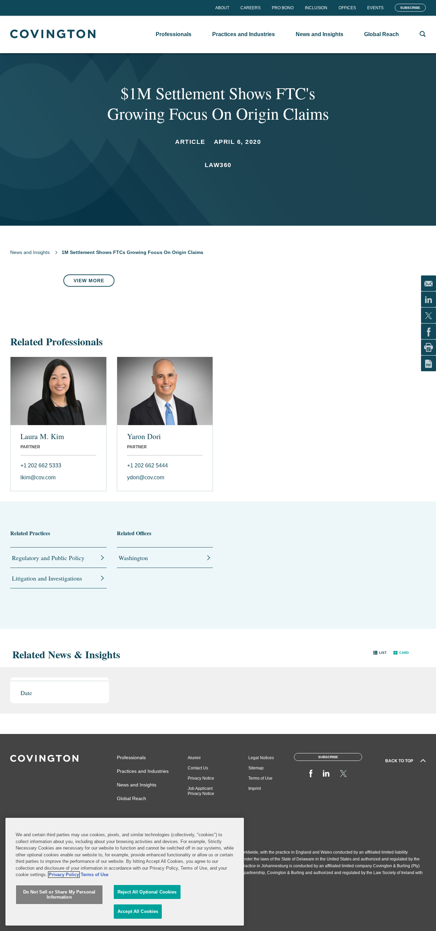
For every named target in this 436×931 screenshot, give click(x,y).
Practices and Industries (143, 771)
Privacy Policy (64, 874)
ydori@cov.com (145, 477)
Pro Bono (283, 7)
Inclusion (316, 7)
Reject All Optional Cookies (147, 892)
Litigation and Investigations (47, 578)
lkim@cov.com (38, 477)
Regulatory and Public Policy (48, 558)
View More (89, 280)
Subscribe (410, 8)
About (222, 7)
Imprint (254, 788)
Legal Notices (261, 757)
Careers (250, 7)
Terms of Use (260, 778)
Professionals (131, 757)
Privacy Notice (201, 778)
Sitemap (256, 768)
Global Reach (131, 798)
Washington (133, 558)
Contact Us (198, 768)
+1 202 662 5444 (147, 465)
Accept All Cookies (138, 911)
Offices (347, 7)
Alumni (194, 757)
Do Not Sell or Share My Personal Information (59, 894)
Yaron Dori (144, 436)
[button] (380, 652)
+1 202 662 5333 (40, 465)
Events (375, 7)
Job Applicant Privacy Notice (201, 791)
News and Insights (30, 252)
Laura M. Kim (42, 436)
